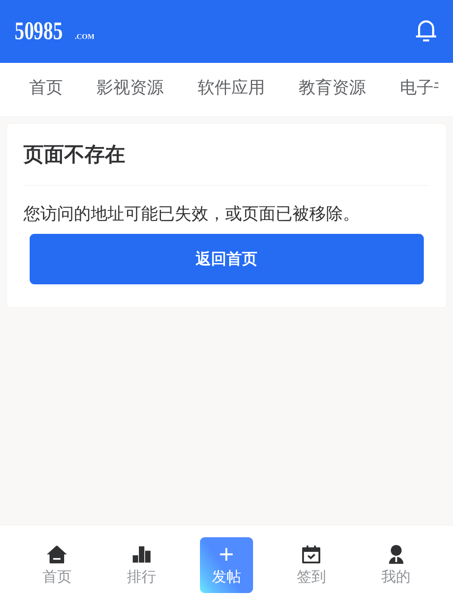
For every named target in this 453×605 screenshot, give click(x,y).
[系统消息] (426, 31)
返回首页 (226, 259)
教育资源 (332, 87)
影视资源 (130, 87)
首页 (46, 87)
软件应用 (231, 87)
